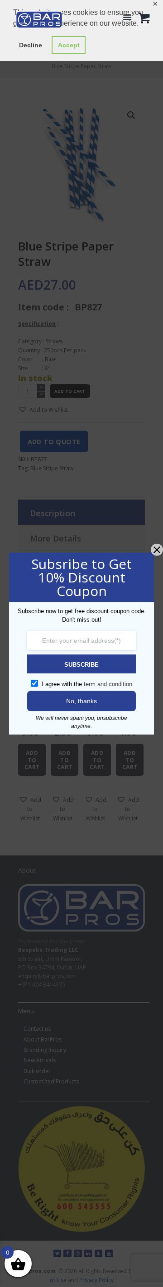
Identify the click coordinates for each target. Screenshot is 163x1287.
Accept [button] (69, 45)
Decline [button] (30, 45)
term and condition (108, 683)
